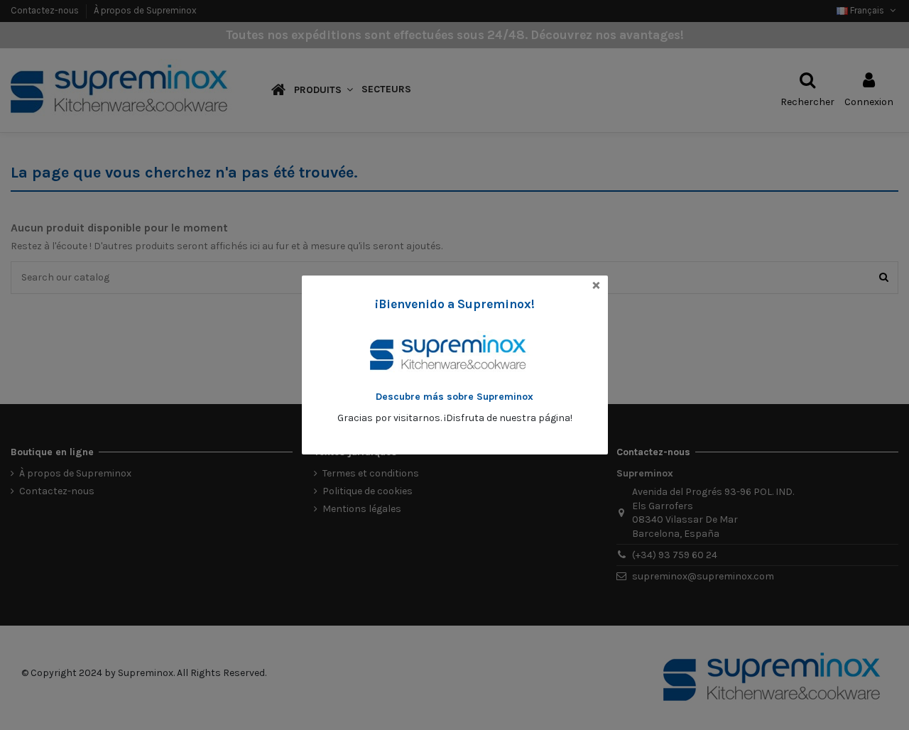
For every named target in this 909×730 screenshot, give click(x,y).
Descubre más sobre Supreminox (454, 397)
